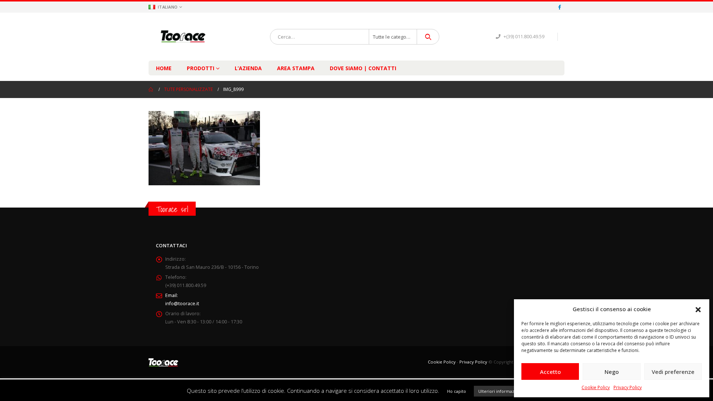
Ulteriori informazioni (500, 391)
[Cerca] (428, 36)
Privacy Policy (627, 387)
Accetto (550, 371)
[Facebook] (559, 7)
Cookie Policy (596, 387)
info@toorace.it (182, 303)
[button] (698, 309)
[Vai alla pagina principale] (151, 89)
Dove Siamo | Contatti (363, 68)
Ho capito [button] (456, 391)
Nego (612, 371)
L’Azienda (248, 68)
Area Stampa (296, 68)
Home (164, 68)
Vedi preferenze (673, 371)
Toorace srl (172, 209)
